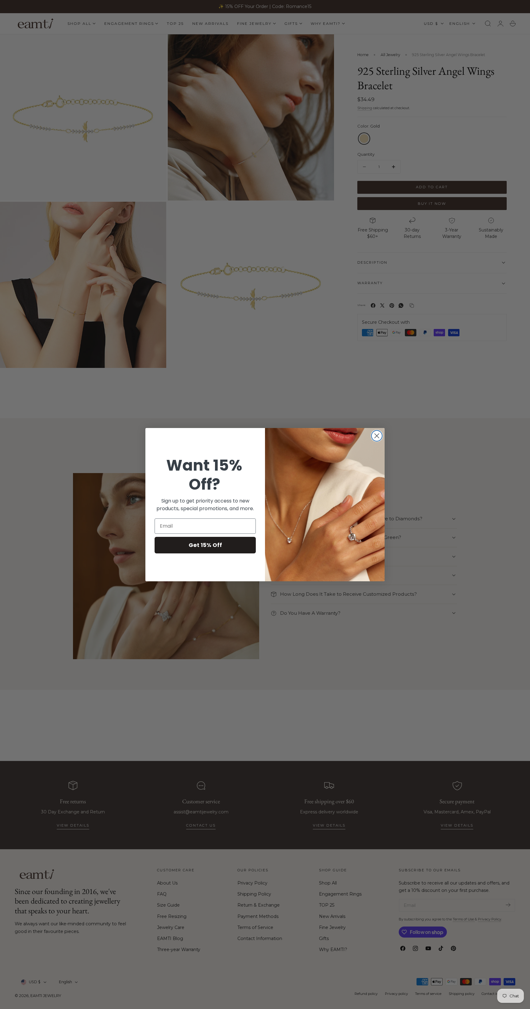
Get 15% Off (205, 545)
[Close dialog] (376, 435)
